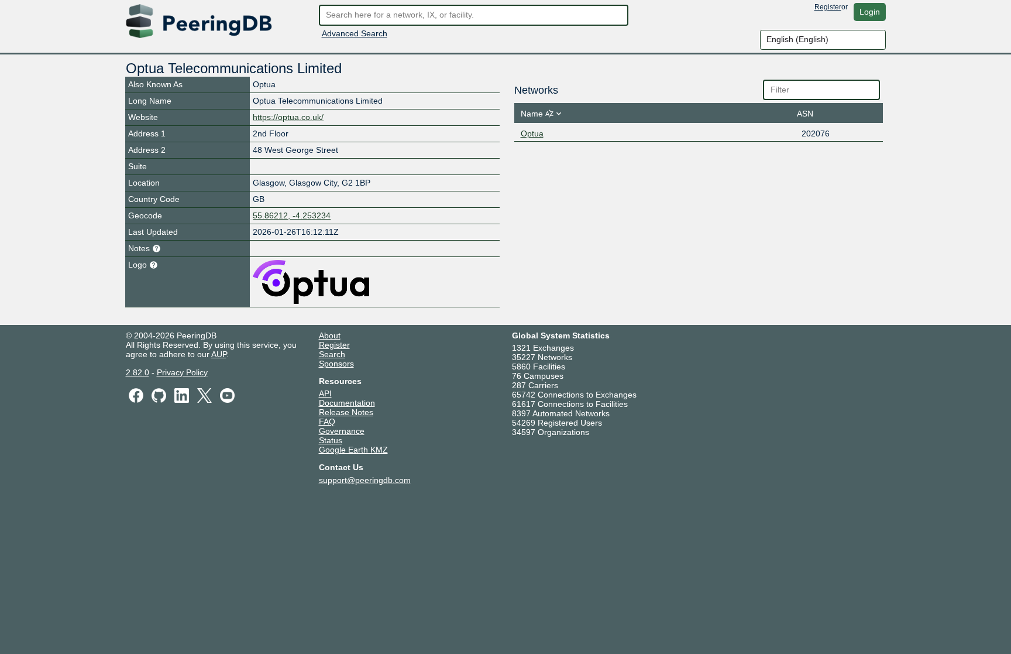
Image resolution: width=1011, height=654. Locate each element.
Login (869, 11)
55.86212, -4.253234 (292, 215)
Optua (532, 133)
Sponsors (336, 363)
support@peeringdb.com (365, 480)
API (325, 393)
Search (332, 354)
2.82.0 (137, 372)
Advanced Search (354, 33)
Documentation (347, 403)
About (330, 335)
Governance (341, 431)
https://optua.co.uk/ (288, 117)
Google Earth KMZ (353, 449)
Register (827, 7)
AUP (218, 354)
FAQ (327, 421)
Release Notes (346, 412)
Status (330, 440)
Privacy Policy (182, 372)
